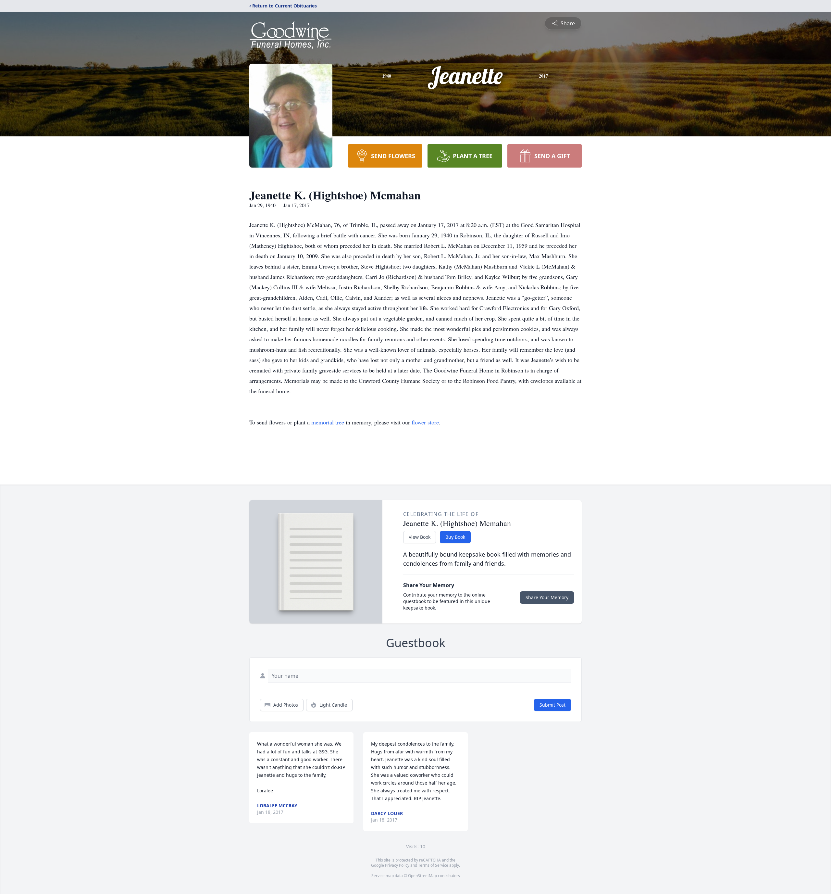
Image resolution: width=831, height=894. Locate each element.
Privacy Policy (397, 865)
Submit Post (552, 705)
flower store (425, 422)
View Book (419, 537)
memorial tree (327, 422)
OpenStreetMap (422, 875)
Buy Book (455, 537)
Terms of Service (433, 865)
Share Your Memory (547, 597)
